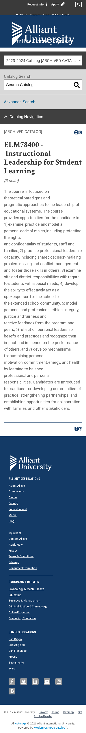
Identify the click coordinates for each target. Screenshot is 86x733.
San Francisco (18, 650)
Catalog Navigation (26, 116)
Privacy (13, 550)
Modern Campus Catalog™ (50, 727)
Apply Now (16, 544)
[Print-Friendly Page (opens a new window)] (76, 132)
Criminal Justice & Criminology (28, 606)
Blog (12, 521)
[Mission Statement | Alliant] (43, 462)
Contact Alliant (18, 538)
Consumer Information (23, 568)
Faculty (66, 15)
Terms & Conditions (21, 556)
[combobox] (43, 60)
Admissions (16, 491)
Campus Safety (51, 15)
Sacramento (16, 662)
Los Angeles (17, 644)
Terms (55, 712)
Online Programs (19, 612)
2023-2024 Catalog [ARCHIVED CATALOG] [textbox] (43, 60)
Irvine (12, 668)
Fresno (13, 656)
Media (13, 515)
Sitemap (14, 562)
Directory (35, 15)
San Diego (15, 639)
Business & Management (24, 600)
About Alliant (17, 485)
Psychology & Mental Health (26, 589)
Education (15, 594)
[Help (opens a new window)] (80, 132)
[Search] (76, 84)
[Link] (37, 4)
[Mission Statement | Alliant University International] (43, 26)
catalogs (20, 723)
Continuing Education (22, 618)
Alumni (13, 497)
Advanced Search (19, 101)
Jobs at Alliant (18, 509)
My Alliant (21, 15)
